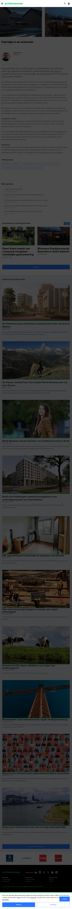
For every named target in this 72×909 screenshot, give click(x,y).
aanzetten (5, 900)
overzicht (33, 897)
